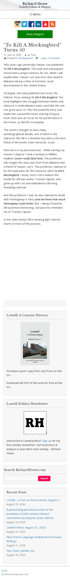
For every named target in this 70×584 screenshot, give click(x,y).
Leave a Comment (50, 58)
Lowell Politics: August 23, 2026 (26, 527)
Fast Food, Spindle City (20, 550)
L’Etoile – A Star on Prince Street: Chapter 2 (33, 500)
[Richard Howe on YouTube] (45, 24)
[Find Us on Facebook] (31, 24)
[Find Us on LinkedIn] (38, 24)
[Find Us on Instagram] (17, 24)
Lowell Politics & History (35, 7)
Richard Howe (35, 4)
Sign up (47, 440)
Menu (36, 14)
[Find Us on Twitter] (24, 24)
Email (4, 570)
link (8, 375)
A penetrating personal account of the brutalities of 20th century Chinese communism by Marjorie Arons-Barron (29, 514)
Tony (33, 55)
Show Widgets (35, 34)
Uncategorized (25, 58)
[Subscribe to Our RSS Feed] (52, 24)
